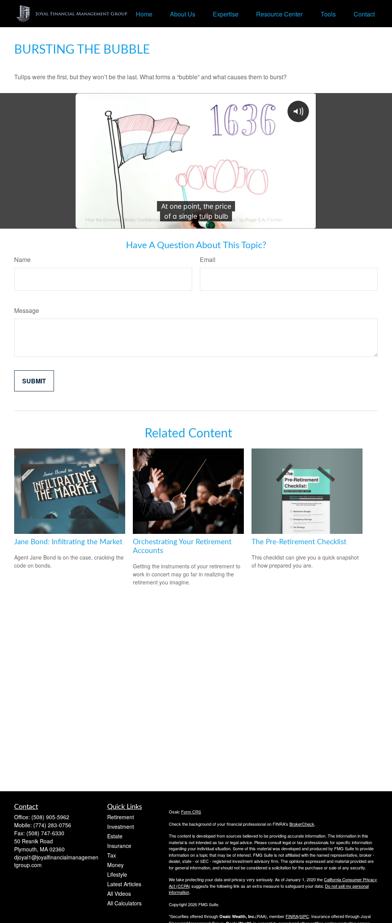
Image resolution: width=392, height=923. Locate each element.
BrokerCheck (301, 824)
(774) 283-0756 (52, 825)
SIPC (304, 916)
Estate (114, 836)
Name (22, 259)
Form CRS (191, 811)
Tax (111, 855)
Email (208, 259)
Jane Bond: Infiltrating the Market (68, 542)
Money (115, 865)
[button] (144, 13)
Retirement (120, 817)
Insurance (119, 845)
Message (26, 310)
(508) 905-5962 (50, 817)
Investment (120, 826)
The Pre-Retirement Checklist (299, 542)
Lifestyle (117, 874)
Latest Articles (124, 884)
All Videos (119, 893)
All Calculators (124, 903)
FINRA (292, 916)
